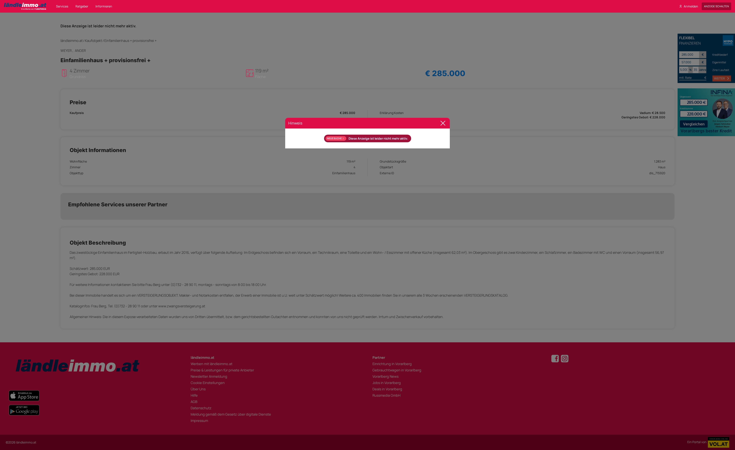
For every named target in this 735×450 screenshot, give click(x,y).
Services (62, 6)
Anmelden (691, 6)
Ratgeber (81, 6)
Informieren (104, 6)
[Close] (443, 123)
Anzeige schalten (716, 6)
